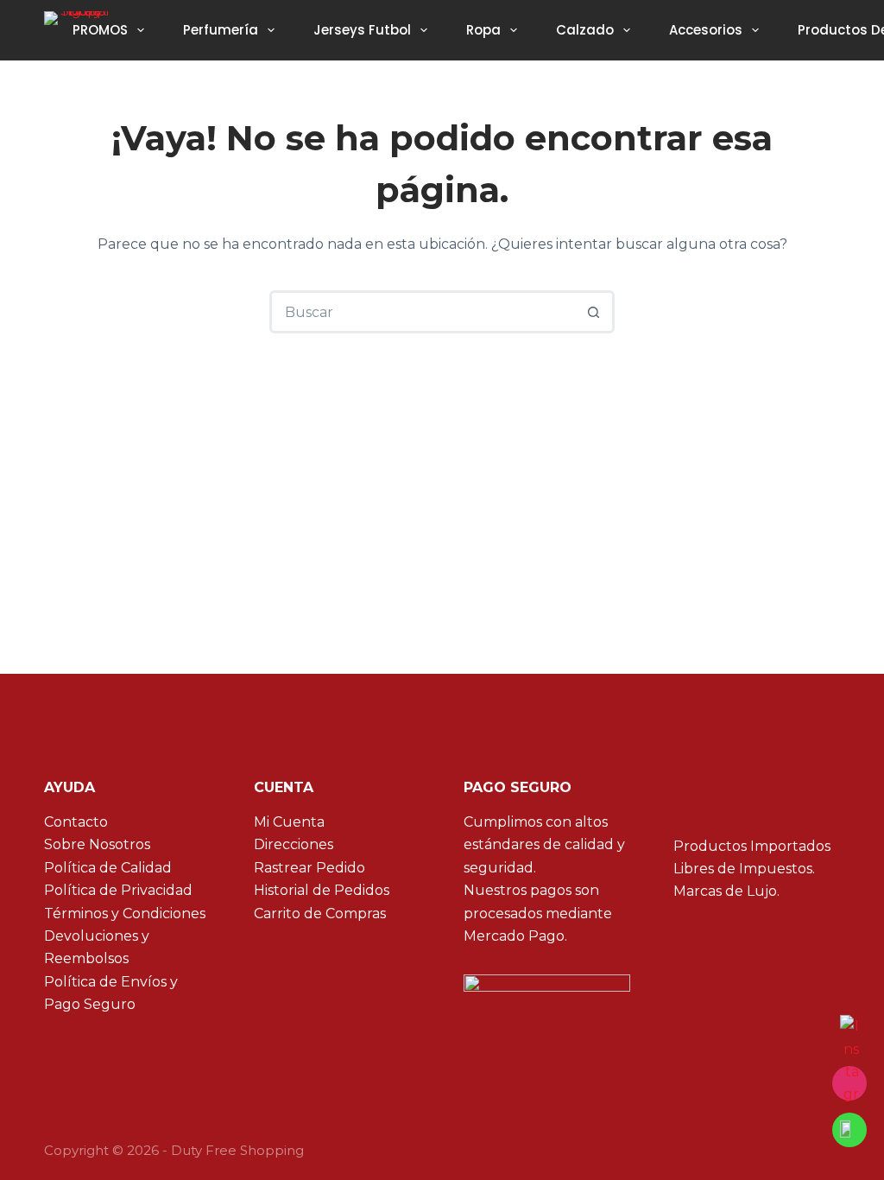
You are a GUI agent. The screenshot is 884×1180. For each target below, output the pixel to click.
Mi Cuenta (289, 822)
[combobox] (423, 311)
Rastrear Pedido (309, 868)
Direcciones (293, 844)
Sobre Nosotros (97, 844)
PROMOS (100, 30)
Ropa (483, 30)
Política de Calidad (108, 868)
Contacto (76, 822)
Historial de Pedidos (321, 890)
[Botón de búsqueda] (593, 312)
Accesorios (705, 30)
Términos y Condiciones (124, 913)
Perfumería (220, 30)
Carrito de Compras (320, 913)
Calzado (585, 30)
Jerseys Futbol (362, 30)
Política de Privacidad (118, 890)
